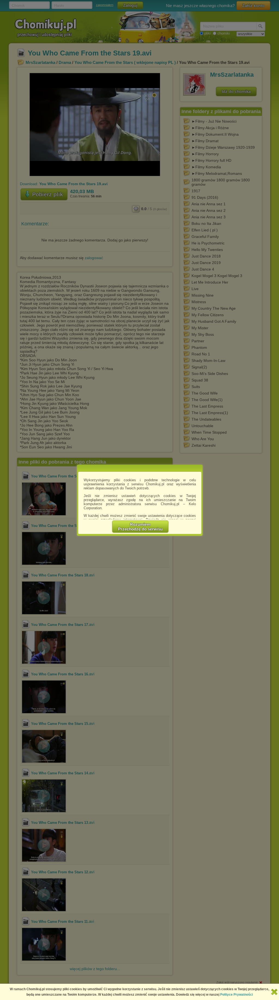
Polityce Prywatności (236, 994)
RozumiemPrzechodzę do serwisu (140, 526)
